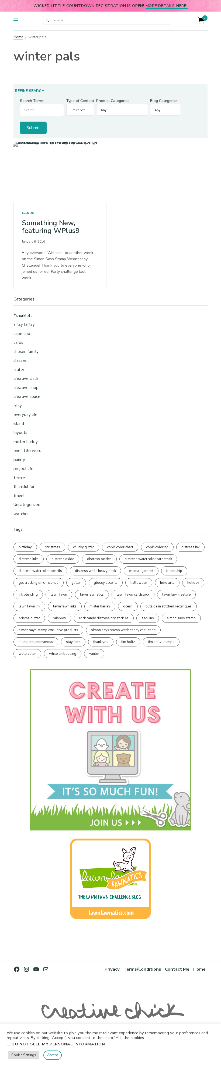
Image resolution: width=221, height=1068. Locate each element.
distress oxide (62, 559)
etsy (17, 405)
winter (94, 653)
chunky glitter (83, 547)
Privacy (112, 969)
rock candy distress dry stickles (104, 618)
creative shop (26, 387)
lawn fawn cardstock (133, 594)
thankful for (23, 486)
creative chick (25, 378)
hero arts (167, 582)
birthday (25, 547)
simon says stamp (181, 618)
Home (18, 37)
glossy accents (106, 582)
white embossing (62, 653)
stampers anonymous (36, 641)
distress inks (29, 559)
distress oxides (99, 559)
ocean (128, 606)
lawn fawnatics (92, 594)
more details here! (167, 5)
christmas (52, 547)
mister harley (25, 441)
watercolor (27, 653)
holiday (193, 582)
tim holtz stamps (161, 641)
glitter (76, 582)
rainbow (59, 618)
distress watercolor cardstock (148, 559)
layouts (20, 432)
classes (20, 360)
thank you (100, 641)
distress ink (190, 547)
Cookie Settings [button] (23, 1055)
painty (19, 459)
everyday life (25, 414)
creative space (26, 396)
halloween (138, 582)
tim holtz (128, 641)
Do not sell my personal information (58, 1044)
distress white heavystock (95, 570)
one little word (27, 450)
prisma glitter (29, 618)
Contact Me (177, 969)
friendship (174, 570)
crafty (18, 369)
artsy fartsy (24, 324)
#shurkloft (22, 315)
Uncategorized (26, 504)
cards (28, 213)
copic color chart (120, 547)
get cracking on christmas (38, 582)
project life (23, 468)
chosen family (26, 351)
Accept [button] (52, 1055)
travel (19, 495)
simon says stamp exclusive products (48, 630)
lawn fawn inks (65, 606)
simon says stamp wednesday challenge (123, 630)
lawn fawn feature (176, 594)
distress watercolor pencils (40, 570)
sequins (147, 618)
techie (19, 477)
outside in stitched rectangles (169, 606)
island (18, 423)
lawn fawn (59, 594)
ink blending (28, 594)
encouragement (141, 570)
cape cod (21, 333)
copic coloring (157, 547)
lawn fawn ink (29, 606)
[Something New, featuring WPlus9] (59, 172)
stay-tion (73, 641)
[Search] (47, 20)
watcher (21, 514)
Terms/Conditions (142, 969)
